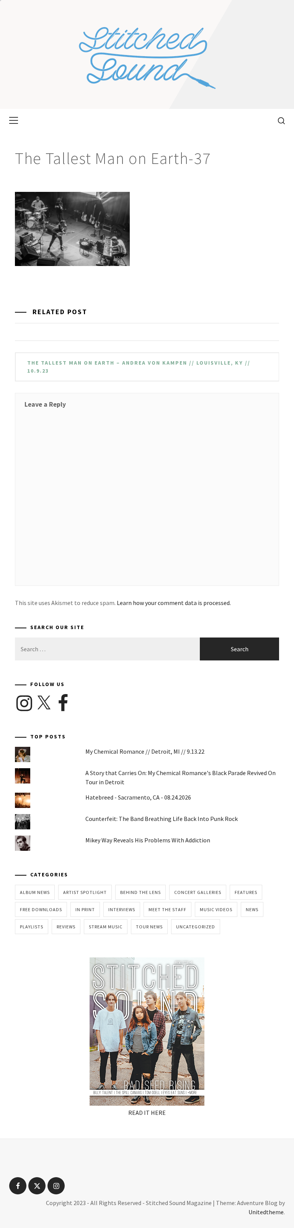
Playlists (31, 927)
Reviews (66, 927)
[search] (278, 120)
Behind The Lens (140, 892)
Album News (35, 892)
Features (246, 892)
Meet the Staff (167, 909)
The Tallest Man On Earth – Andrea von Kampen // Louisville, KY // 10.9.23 (138, 366)
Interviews (121, 909)
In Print (85, 909)
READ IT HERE (147, 1112)
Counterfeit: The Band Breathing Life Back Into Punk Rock (161, 818)
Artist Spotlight (85, 892)
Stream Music (105, 927)
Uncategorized (195, 927)
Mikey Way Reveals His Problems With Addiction (147, 840)
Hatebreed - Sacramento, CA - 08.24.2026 (138, 797)
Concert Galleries (197, 892)
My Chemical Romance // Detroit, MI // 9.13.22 (144, 751)
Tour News (149, 927)
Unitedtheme (266, 1212)
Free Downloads (41, 909)
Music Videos (216, 909)
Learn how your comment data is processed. (174, 603)
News (252, 909)
